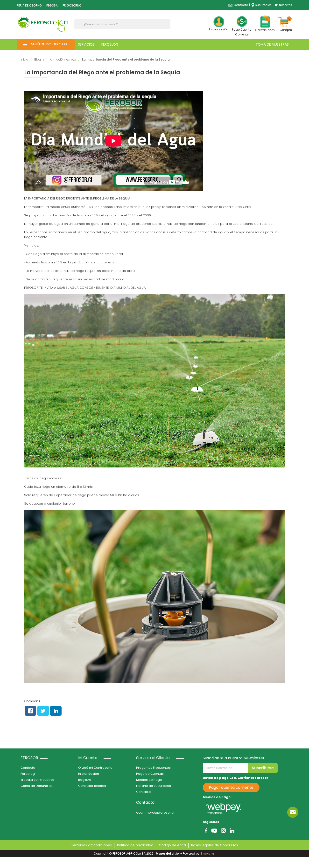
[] (168, 26)
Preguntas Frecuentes (153, 767)
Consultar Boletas (92, 785)
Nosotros (283, 5)
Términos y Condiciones (91, 845)
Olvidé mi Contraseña (95, 767)
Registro (84, 779)
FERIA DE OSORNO (29, 5)
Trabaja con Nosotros (38, 779)
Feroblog (28, 773)
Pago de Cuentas (150, 773)
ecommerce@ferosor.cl (155, 812)
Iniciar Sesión (88, 773)
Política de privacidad (135, 845)
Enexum (208, 853)
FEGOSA (52, 5)
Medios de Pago (149, 779)
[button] (46, 44)
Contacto (241, 5)
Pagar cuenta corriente (231, 787)
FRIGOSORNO (72, 5)
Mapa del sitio (167, 853)
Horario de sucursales (153, 785)
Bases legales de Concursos (214, 845)
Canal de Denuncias (36, 785)
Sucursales (263, 5)
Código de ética (172, 845)
